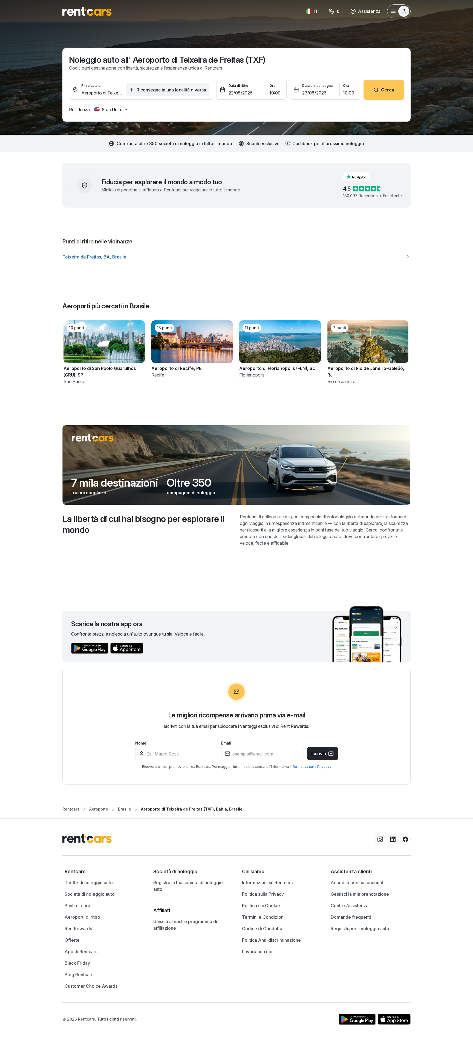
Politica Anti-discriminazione (271, 940)
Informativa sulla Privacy (310, 767)
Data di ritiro (238, 86)
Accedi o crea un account (357, 882)
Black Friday (77, 963)
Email (226, 743)
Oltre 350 (189, 482)
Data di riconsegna (317, 86)
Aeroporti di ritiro (82, 917)
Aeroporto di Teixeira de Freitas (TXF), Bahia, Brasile (192, 809)
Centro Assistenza (349, 905)
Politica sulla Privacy (263, 894)
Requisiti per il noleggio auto (360, 928)
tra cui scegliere (88, 492)
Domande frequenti (351, 917)
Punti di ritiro (77, 905)
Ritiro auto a (90, 86)
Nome (140, 743)
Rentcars (70, 809)
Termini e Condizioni (263, 917)
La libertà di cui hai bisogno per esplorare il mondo (143, 524)
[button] (360, 176)
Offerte (72, 940)
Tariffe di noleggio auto (89, 882)
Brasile (124, 809)
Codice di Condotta (262, 928)
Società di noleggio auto (90, 894)
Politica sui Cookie (261, 905)
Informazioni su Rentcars (267, 882)
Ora (272, 86)
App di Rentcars (81, 951)
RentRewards (78, 928)
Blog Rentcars (79, 974)
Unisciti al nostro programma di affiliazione (185, 925)
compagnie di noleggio (191, 492)
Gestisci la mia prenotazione (360, 894)
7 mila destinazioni (114, 482)
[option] (236, 256)
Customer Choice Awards (91, 986)
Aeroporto (98, 809)
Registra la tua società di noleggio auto (188, 886)
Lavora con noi (257, 951)
